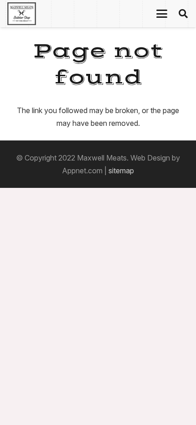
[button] (161, 13)
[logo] (21, 13)
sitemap (121, 170)
